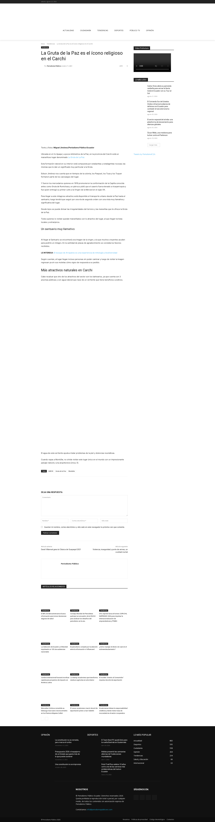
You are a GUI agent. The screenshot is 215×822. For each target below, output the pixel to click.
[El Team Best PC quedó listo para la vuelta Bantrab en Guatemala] (93, 743)
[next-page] (46, 718)
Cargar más (153, 145)
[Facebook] (162, 1)
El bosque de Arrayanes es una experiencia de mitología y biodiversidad (85, 253)
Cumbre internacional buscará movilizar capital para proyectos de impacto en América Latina (55, 680)
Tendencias (51, 44)
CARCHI (50, 471)
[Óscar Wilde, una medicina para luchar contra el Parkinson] (140, 136)
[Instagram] (165, 1)
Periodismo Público (54, 66)
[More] (89, 72)
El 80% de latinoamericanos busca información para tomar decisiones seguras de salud (53, 616)
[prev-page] (42, 718)
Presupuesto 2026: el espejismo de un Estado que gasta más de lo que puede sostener (67, 754)
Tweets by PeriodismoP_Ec (144, 154)
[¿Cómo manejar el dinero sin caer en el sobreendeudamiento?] (113, 635)
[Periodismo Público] (42, 66)
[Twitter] (169, 1)
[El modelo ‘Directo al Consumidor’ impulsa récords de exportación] (113, 665)
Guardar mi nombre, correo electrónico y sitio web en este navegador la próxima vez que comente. (84, 527)
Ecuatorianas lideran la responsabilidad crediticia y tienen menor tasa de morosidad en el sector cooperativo (113, 710)
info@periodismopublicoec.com (99, 809)
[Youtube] (172, 1)
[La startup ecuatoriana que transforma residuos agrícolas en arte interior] (84, 665)
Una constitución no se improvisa (68, 764)
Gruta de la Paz (61, 471)
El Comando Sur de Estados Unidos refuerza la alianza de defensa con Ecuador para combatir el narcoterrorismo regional (158, 106)
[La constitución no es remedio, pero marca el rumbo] (47, 743)
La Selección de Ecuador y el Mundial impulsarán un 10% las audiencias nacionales (54, 649)
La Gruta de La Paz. (76, 157)
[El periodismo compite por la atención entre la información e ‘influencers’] (84, 635)
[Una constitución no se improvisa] (47, 767)
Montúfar (72, 471)
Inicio (43, 44)
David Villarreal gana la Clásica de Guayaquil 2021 (61, 549)
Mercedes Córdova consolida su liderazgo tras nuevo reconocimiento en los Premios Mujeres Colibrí (54, 710)
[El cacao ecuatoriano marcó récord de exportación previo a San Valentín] (84, 696)
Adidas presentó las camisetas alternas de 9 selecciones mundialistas (113, 754)
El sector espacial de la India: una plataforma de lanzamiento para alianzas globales (160, 122)
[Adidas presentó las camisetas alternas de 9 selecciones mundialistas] (93, 755)
